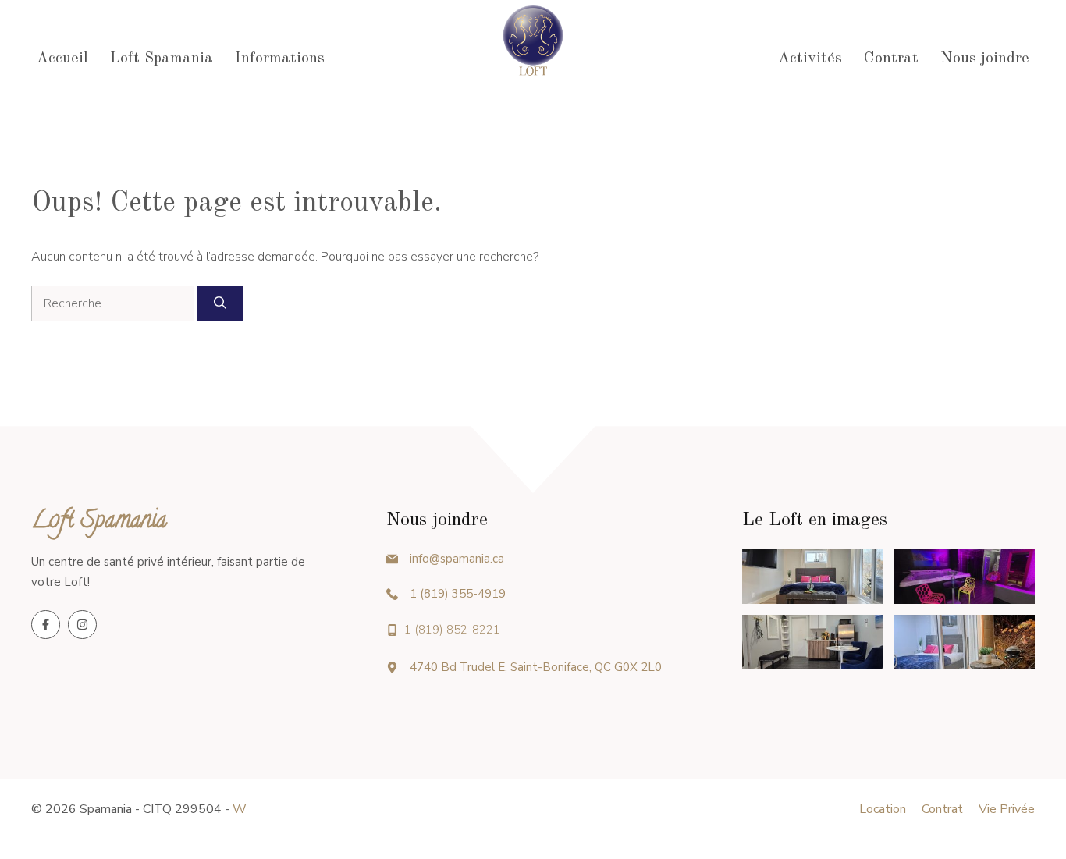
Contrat (891, 58)
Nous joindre (984, 58)
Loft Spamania (161, 58)
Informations (280, 58)
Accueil (62, 58)
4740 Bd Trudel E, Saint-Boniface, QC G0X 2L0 (536, 667)
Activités (810, 58)
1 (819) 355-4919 (458, 594)
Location (882, 809)
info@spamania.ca (457, 558)
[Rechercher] (220, 303)
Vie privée (1007, 809)
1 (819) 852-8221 (452, 629)
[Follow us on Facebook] (45, 624)
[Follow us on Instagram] (82, 624)
